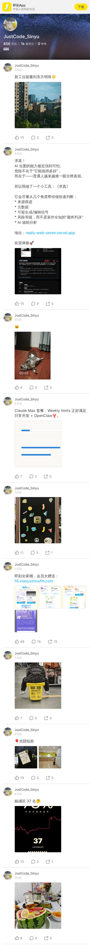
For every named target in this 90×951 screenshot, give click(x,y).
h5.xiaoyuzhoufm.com (34, 581)
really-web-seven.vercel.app (50, 232)
